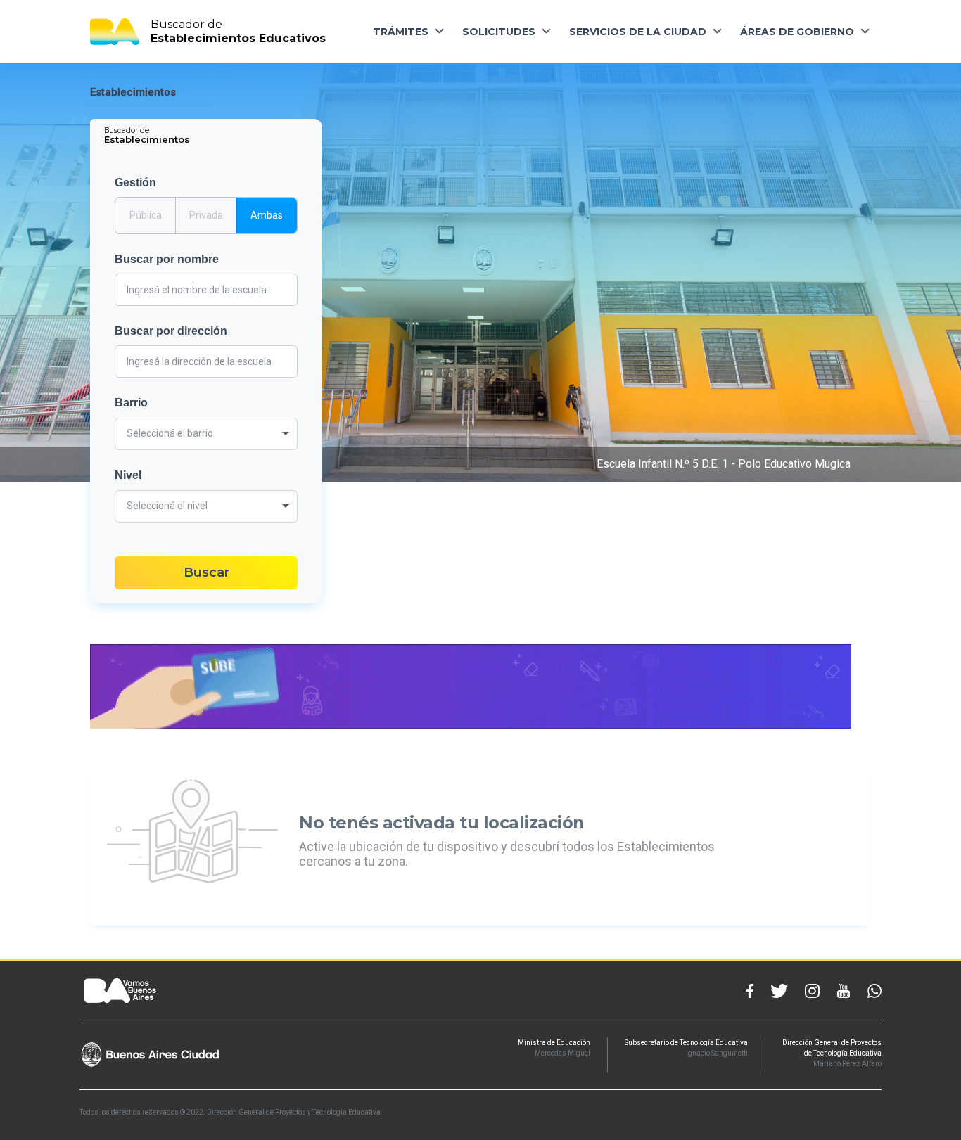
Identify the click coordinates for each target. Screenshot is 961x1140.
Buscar (206, 572)
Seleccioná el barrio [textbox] (170, 433)
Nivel (128, 475)
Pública (145, 215)
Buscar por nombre (167, 259)
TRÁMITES (400, 31)
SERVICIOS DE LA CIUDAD (637, 31)
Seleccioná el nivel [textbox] (167, 505)
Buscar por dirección (171, 331)
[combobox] (206, 434)
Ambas (266, 215)
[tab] (148, 135)
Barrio (131, 403)
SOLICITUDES (498, 31)
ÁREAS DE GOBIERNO (797, 31)
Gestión (135, 182)
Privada (206, 215)
